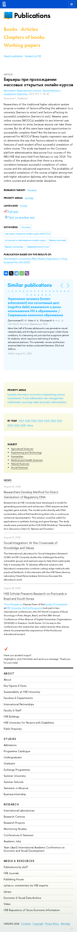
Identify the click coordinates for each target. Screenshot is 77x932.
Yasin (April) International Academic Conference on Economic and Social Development (34, 849)
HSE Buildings (11, 716)
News (8, 480)
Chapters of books (24, 37)
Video (7, 904)
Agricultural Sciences (22, 448)
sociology (27, 402)
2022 (53, 420)
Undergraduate (13, 757)
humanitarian (14, 398)
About (9, 673)
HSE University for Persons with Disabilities (29, 722)
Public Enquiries (12, 728)
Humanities (17, 456)
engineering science (54, 394)
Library (7, 891)
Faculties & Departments (18, 698)
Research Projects (14, 822)
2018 (23, 425)
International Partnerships (19, 704)
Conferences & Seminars (18, 835)
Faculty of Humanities (55, 604)
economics (36, 394)
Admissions (10, 745)
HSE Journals (11, 873)
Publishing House (14, 879)
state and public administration (50, 402)
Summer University (15, 776)
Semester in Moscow (16, 788)
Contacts (26, 923)
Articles (29, 29)
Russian (23, 205)
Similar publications (29, 285)
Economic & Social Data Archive (22, 898)
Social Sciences (19, 467)
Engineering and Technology (26, 452)
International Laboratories (19, 810)
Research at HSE (33, 56)
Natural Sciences (20, 463)
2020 (10, 425)
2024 (40, 420)
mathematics (14, 402)
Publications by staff (16, 867)
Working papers (22, 45)
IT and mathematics (32, 398)
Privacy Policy (52, 923)
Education (32, 190)
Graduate (9, 763)
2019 (16, 425)
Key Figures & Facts (15, 685)
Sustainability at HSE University (22, 692)
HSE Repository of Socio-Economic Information (32, 910)
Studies (10, 739)
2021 (59, 420)
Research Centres (14, 816)
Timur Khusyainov (13, 604)
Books (10, 29)
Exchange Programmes (17, 769)
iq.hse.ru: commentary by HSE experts (26, 885)
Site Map (65, 923)
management (56, 398)
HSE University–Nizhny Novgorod (24, 608)
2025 (34, 420)
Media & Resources (19, 861)
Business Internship (15, 794)
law (46, 398)
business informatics (18, 394)
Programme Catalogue (17, 751)
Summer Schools (13, 782)
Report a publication (13, 56)
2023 (47, 420)
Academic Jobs (12, 841)
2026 (27, 420)
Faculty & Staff (12, 710)
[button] (8, 291)
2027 (21, 420)
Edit (71, 928)
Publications (32, 15)
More (30, 425)
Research (11, 804)
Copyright (38, 923)
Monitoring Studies (15, 829)
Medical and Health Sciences (27, 460)
